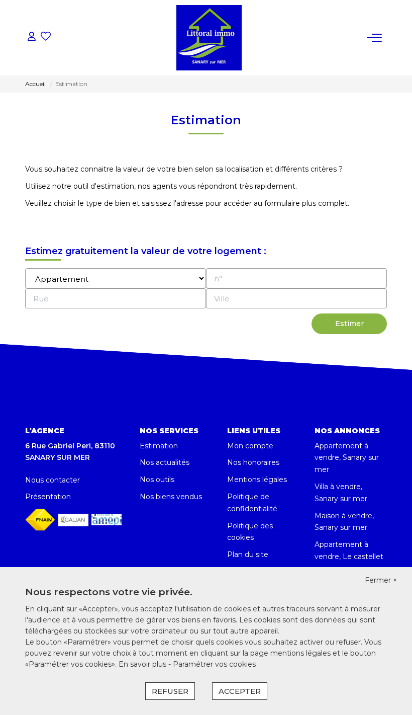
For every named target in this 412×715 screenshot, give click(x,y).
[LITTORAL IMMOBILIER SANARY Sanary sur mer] (209, 37)
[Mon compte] (32, 37)
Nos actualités (164, 462)
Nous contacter (52, 480)
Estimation (159, 445)
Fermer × (381, 580)
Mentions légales (257, 479)
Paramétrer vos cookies (214, 664)
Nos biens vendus (171, 496)
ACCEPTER (240, 691)
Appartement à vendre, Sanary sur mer (347, 457)
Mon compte (250, 445)
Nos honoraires (253, 462)
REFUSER (170, 691)
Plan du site (247, 554)
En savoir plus (143, 664)
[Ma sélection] (46, 37)
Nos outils (157, 479)
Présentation (48, 496)
